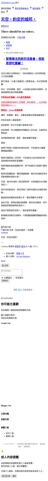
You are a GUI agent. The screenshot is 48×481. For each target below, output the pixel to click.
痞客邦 (18, 246)
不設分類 (21, 37)
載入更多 (5, 266)
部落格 (9, 45)
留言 (23, 246)
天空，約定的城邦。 (18, 19)
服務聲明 (27, 446)
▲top (3, 261)
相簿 (8, 42)
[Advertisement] (11, 364)
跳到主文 (5, 26)
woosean (4, 232)
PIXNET (11, 444)
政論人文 (20, 253)
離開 (14, 476)
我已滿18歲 (6, 476)
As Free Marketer (23, 256)
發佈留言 (5, 281)
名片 (8, 48)
